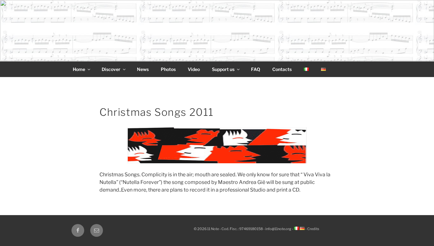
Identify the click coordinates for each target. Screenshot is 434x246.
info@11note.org (278, 229)
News (143, 69)
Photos (168, 69)
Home (79, 69)
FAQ (255, 69)
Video (194, 69)
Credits (313, 229)
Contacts (282, 69)
